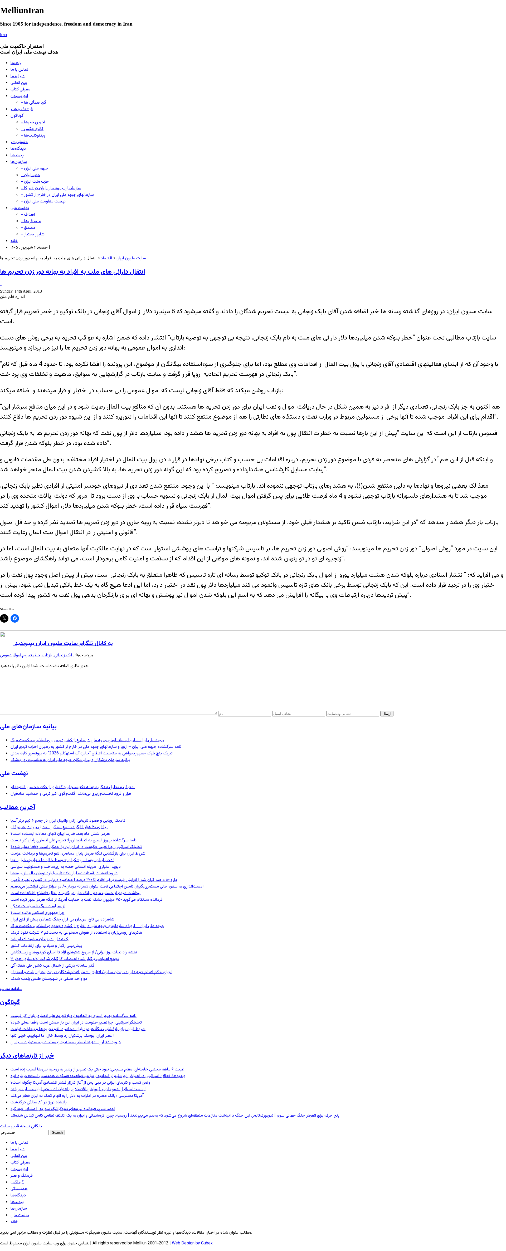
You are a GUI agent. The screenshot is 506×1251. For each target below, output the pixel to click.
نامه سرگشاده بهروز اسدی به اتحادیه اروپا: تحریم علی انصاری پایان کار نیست (74, 840)
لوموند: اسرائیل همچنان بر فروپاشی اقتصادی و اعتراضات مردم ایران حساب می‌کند (78, 1089)
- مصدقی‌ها (31, 221)
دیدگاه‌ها (18, 149)
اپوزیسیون (19, 96)
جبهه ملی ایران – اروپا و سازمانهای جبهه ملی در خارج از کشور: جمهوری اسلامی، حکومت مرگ (87, 740)
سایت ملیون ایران (131, 258)
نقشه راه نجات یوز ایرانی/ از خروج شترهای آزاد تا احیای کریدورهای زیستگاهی (74, 952)
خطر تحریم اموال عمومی (20, 655)
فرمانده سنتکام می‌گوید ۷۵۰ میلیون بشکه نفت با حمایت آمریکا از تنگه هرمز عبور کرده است (87, 899)
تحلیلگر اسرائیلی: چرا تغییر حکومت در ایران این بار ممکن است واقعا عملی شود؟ (76, 847)
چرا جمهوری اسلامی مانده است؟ (38, 913)
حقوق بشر (19, 142)
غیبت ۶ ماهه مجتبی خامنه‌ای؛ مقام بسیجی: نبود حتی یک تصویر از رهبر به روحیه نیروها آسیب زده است (97, 1069)
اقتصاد (106, 258)
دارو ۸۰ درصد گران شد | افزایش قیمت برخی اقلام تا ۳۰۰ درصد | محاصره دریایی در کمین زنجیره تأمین (94, 880)
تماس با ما (19, 69)
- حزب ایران (30, 175)
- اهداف (28, 214)
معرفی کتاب (20, 89)
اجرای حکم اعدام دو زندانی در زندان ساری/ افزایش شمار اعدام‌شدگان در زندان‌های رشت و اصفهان (91, 972)
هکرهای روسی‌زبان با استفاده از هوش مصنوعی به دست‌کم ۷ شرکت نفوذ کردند (76, 932)
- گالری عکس (32, 129)
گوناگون (17, 116)
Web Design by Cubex (192, 1243)
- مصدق (28, 228)
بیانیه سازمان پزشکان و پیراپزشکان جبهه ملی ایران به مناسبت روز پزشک (70, 760)
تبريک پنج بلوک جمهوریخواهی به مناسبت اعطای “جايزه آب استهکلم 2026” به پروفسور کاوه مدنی (92, 753)
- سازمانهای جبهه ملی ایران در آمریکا (51, 188)
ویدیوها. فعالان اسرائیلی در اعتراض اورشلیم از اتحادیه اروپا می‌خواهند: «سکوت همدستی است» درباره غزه (98, 1076)
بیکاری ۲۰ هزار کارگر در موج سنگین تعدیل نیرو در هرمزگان (59, 827)
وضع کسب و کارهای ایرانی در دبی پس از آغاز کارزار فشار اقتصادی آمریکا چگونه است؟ (80, 1082)
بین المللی (19, 83)
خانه (14, 241)
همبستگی (19, 1189)
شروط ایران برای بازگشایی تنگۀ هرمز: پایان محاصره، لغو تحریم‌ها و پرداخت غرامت (78, 853)
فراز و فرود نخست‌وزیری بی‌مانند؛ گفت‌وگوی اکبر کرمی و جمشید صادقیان (71, 794)
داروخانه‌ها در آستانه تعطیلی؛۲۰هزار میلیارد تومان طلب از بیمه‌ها (64, 873)
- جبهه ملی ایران (34, 168)
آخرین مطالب (17, 807)
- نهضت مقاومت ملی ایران (43, 201)
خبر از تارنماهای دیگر (27, 1056)
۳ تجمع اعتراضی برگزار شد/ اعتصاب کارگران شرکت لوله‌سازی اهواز (65, 959)
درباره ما (18, 76)
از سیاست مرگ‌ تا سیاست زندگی (38, 906)
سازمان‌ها (19, 162)
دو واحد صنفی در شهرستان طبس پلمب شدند (49, 979)
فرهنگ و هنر (22, 109)
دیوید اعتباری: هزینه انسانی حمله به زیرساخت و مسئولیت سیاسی (66, 867)
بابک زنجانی (64, 655)
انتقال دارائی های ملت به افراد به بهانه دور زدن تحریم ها (72, 272)
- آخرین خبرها (33, 122)
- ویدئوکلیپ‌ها (33, 135)
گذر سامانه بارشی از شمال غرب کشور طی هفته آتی (53, 965)
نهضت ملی (20, 208)
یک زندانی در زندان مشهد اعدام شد (40, 939)
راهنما (16, 63)
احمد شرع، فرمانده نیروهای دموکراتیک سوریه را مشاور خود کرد (63, 1109)
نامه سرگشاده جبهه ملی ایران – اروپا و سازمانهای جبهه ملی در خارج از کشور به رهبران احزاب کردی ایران (96, 747)
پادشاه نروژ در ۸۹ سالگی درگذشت (39, 1102)
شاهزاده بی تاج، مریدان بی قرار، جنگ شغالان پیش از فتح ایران (63, 919)
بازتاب (47, 655)
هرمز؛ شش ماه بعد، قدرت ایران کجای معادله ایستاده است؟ (60, 834)
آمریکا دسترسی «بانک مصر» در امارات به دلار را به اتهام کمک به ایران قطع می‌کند (77, 1096)
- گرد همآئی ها (33, 102)
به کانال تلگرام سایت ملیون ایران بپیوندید (63, 643)
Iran (3, 35)
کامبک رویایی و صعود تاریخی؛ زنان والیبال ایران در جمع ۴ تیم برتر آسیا (68, 820)
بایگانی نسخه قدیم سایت (21, 1126)
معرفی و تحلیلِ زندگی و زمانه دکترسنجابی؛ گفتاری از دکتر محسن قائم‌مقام (73, 787)
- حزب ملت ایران (35, 181)
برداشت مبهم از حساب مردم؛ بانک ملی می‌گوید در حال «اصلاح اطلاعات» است (75, 893)
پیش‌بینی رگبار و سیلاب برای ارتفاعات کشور (46, 946)
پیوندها (17, 155)
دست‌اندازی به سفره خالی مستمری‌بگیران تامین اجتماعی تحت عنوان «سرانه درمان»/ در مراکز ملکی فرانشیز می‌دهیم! (107, 886)
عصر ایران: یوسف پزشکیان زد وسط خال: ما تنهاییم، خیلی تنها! (62, 860)
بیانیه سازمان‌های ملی (28, 727)
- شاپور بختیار (33, 234)
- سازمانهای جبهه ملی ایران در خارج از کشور (57, 195)
